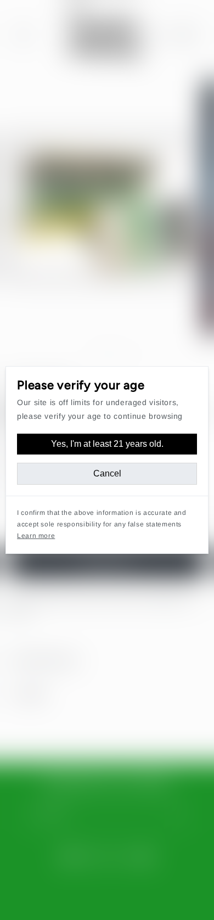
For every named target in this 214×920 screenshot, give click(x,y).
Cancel (107, 473)
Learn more (36, 536)
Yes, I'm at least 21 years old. (107, 443)
